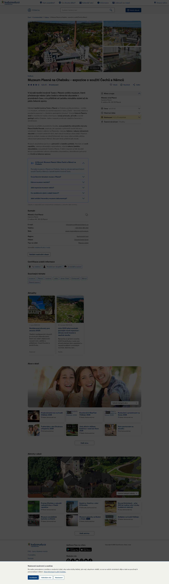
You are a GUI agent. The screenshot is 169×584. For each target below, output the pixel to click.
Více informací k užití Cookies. (55, 572)
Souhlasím (33, 577)
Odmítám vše (46, 577)
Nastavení (59, 577)
